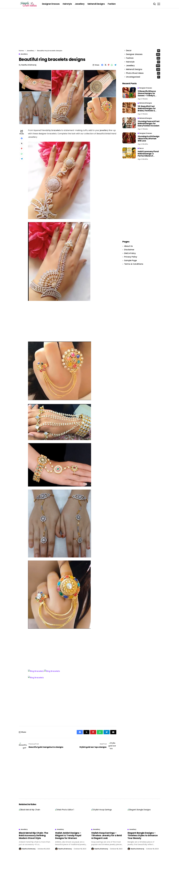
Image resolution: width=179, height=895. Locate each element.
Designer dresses (143, 54)
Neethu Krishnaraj (28, 65)
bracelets (56, 130)
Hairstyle (143, 62)
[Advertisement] (89, 30)
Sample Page (130, 260)
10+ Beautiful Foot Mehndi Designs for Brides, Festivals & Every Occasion (147, 109)
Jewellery (30, 50)
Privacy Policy (130, 257)
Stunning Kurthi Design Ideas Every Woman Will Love (148, 138)
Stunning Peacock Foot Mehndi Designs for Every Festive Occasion (149, 123)
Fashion (143, 58)
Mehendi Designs (143, 69)
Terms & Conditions (133, 264)
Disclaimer (129, 249)
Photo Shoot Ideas (143, 73)
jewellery (104, 130)
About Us (128, 246)
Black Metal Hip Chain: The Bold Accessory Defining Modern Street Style (33, 835)
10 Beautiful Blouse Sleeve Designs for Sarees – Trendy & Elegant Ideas (147, 94)
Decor (143, 50)
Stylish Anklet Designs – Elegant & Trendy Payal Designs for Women (68, 835)
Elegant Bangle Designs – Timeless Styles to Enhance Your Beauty (143, 835)
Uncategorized (142, 77)
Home (21, 50)
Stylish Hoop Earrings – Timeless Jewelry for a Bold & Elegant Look (106, 835)
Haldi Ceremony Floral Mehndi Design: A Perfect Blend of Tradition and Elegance (149, 154)
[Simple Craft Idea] (28, 4)
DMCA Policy (130, 253)
